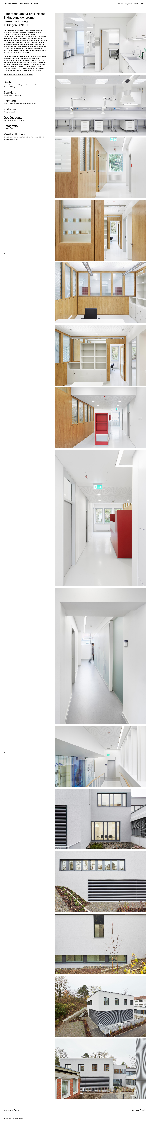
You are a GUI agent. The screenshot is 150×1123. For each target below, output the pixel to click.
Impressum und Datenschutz (13, 1118)
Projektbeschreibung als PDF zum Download (18, 74)
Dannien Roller (21, 3)
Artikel (15, 139)
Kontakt (142, 3)
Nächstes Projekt (138, 1109)
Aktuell (119, 3)
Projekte (128, 3)
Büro (136, 3)
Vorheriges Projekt (12, 1109)
